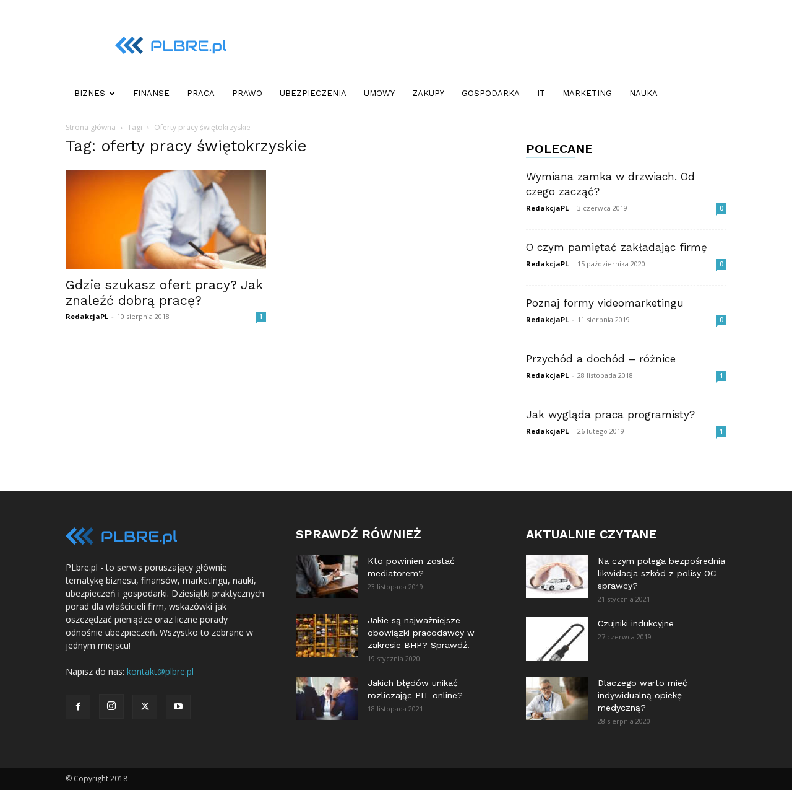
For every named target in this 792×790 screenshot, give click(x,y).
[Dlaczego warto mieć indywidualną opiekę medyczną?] (557, 698)
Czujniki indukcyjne (636, 623)
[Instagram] (111, 706)
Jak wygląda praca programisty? (610, 414)
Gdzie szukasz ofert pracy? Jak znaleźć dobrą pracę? (164, 292)
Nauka (643, 93)
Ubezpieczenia (313, 93)
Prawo (247, 93)
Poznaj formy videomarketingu (605, 303)
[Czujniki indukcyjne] (557, 639)
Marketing (587, 93)
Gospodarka (491, 93)
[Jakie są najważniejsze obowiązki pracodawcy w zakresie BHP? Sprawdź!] (327, 635)
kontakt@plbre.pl (160, 671)
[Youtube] (178, 707)
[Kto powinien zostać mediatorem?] (327, 576)
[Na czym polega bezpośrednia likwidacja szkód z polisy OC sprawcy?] (557, 576)
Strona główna (91, 127)
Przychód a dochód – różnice (601, 359)
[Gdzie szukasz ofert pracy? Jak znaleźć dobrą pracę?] (166, 219)
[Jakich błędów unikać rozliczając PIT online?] (327, 698)
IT (541, 93)
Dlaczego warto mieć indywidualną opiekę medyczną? (642, 695)
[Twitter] (144, 707)
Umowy (379, 93)
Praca (201, 93)
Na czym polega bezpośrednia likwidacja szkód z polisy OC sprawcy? (661, 573)
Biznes (89, 93)
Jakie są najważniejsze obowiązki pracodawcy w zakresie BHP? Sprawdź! (421, 632)
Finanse (151, 93)
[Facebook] (78, 707)
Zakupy (428, 93)
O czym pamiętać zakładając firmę (616, 247)
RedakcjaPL (87, 316)
